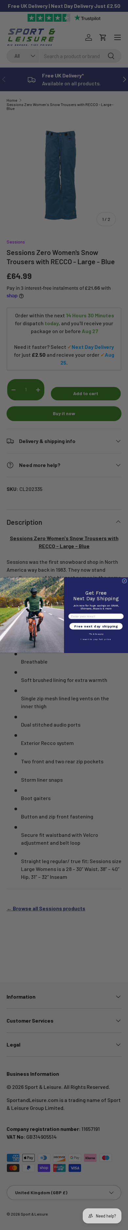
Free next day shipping (96, 626)
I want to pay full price (96, 639)
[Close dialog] (124, 581)
